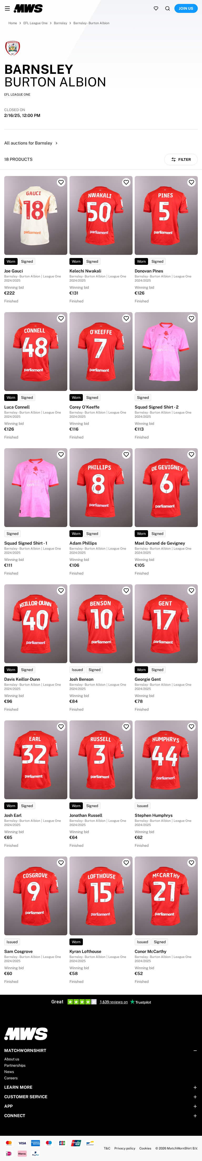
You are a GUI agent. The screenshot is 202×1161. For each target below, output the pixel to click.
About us (11, 1059)
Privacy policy (124, 1148)
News (9, 1072)
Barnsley (60, 23)
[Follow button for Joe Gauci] (61, 182)
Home (12, 23)
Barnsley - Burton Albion (91, 23)
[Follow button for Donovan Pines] (191, 182)
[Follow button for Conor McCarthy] (191, 863)
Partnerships (15, 1065)
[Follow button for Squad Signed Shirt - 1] (61, 454)
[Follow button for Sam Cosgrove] (61, 863)
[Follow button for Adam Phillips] (126, 454)
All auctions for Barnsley (28, 143)
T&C (107, 1148)
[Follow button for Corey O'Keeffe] (126, 318)
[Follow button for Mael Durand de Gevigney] (191, 454)
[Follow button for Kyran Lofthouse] (126, 863)
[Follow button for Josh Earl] (61, 727)
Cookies (145, 1148)
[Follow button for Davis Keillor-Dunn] (61, 590)
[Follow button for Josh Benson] (126, 590)
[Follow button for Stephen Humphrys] (191, 727)
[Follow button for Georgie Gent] (191, 590)
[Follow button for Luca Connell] (61, 318)
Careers (11, 1078)
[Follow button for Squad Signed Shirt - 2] (191, 318)
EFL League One (35, 23)
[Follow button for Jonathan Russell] (126, 727)
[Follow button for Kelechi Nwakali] (126, 182)
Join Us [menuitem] (186, 8)
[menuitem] (7, 8)
